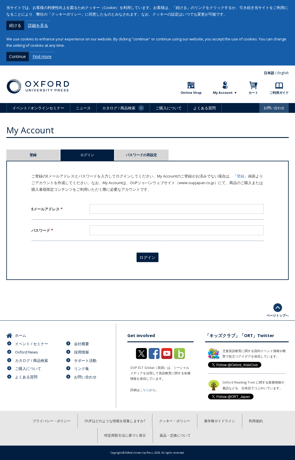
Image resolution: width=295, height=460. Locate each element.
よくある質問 (204, 108)
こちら (144, 390)
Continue (17, 56)
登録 (33, 154)
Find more (42, 56)
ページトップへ (277, 315)
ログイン (97, 154)
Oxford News (26, 352)
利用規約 (256, 420)
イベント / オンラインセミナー (38, 108)
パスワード (42, 230)
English (283, 72)
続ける (15, 25)
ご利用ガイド (279, 92)
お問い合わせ (274, 107)
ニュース (83, 108)
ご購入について (169, 108)
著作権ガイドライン (219, 420)
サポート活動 (85, 360)
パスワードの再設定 (141, 154)
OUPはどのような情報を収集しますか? (114, 420)
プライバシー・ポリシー (52, 420)
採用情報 (81, 352)
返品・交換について (175, 435)
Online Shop (191, 92)
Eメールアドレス (47, 209)
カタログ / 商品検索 (31, 360)
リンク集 (81, 368)
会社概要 (81, 343)
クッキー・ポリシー (174, 420)
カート (253, 92)
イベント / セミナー (31, 343)
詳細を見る (38, 25)
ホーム (20, 335)
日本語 (269, 72)
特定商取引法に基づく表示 (125, 435)
